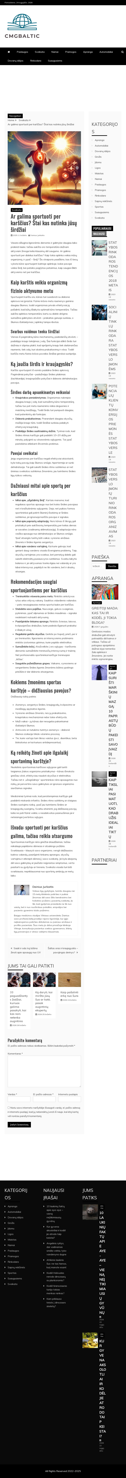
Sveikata (40, 51)
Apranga (88, 51)
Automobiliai (106, 51)
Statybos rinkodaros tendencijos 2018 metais (113, 266)
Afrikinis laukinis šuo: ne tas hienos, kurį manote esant (57, 1263)
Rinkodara (35, 60)
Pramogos (70, 51)
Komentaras (15, 1053)
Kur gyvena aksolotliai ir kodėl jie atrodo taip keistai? (102, 1388)
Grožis (98, 156)
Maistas (99, 173)
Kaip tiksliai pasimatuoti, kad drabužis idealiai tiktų (113, 808)
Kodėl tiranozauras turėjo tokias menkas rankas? (57, 1289)
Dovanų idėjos (15, 60)
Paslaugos (22, 51)
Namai (54, 51)
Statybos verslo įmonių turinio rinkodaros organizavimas (113, 502)
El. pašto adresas (43, 1094)
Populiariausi (102, 228)
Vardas (12, 1094)
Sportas (99, 206)
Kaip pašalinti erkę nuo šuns (69, 994)
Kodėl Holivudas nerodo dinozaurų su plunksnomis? (56, 1276)
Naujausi (99, 234)
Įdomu (98, 162)
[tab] (102, 228)
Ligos (98, 167)
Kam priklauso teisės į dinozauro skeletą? (56, 1302)
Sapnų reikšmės (103, 201)
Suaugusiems (55, 60)
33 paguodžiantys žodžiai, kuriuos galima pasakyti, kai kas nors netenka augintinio (19, 1006)
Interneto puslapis (68, 1094)
